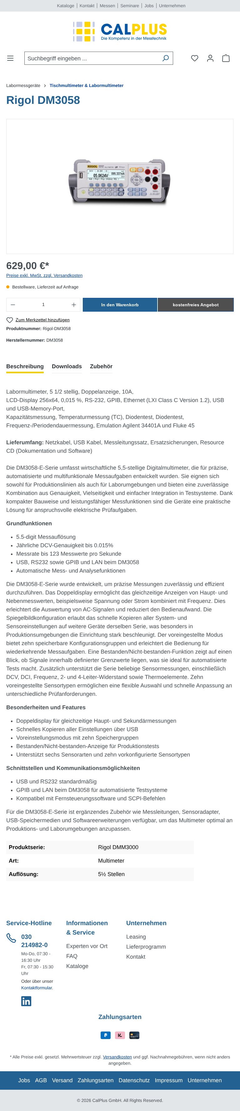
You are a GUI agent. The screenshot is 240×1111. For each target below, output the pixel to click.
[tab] (25, 366)
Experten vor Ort (87, 946)
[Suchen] (165, 58)
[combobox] (91, 58)
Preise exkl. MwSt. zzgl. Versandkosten (44, 275)
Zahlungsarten (95, 1080)
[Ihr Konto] (210, 58)
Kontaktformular (36, 987)
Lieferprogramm (146, 947)
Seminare (129, 5)
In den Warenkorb (120, 304)
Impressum (169, 1080)
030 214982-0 (34, 941)
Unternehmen (172, 5)
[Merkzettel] (194, 58)
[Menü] (12, 58)
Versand (62, 1080)
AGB (41, 1080)
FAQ (72, 956)
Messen (107, 5)
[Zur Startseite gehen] (120, 32)
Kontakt (87, 5)
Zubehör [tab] (101, 366)
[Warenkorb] (226, 58)
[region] (120, 186)
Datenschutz (134, 1080)
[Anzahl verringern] (12, 305)
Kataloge (65, 5)
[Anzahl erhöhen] (74, 305)
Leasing (136, 937)
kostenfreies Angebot (196, 304)
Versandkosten (117, 1056)
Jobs (149, 5)
